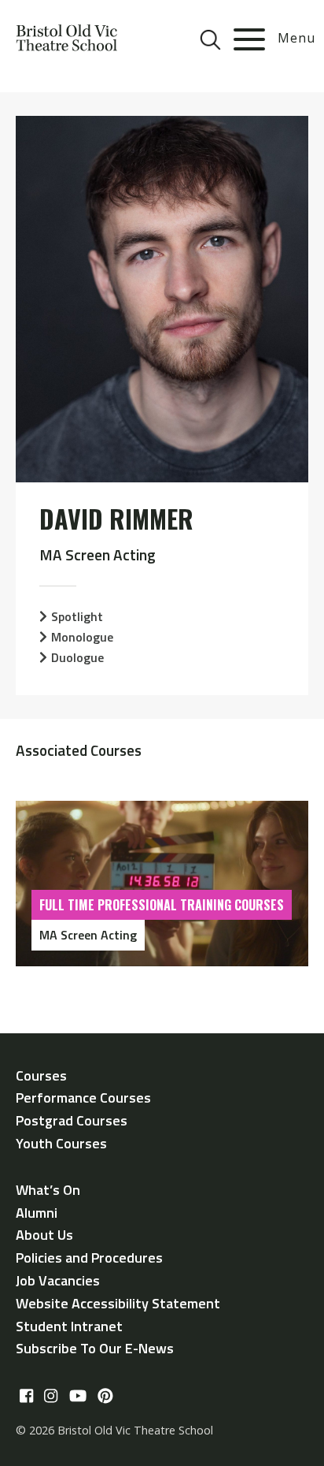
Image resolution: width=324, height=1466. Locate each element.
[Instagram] (50, 1396)
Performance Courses (83, 1097)
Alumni (36, 1212)
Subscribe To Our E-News (95, 1348)
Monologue (82, 636)
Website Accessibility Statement (118, 1303)
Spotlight (77, 616)
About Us (44, 1234)
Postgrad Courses (71, 1120)
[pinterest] (105, 1396)
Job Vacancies (58, 1280)
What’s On (48, 1189)
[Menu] (249, 39)
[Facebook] (26, 1396)
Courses (41, 1075)
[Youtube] (78, 1396)
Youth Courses (61, 1143)
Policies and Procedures (89, 1257)
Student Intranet (69, 1326)
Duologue (77, 657)
